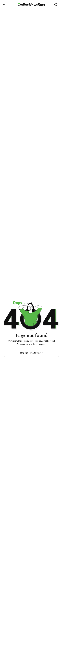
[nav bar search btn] (57, 4)
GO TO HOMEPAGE (31, 353)
